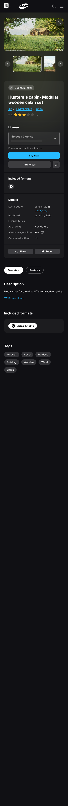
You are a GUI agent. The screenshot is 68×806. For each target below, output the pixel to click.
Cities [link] (39, 108)
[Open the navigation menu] (62, 6)
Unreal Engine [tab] (25, 325)
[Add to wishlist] (56, 164)
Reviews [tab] (35, 270)
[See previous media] (7, 64)
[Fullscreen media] (59, 22)
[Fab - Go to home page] (23, 6)
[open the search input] (54, 6)
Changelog (41, 210)
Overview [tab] (14, 270)
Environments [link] (24, 108)
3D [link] (10, 108)
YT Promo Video (13, 298)
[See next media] (60, 64)
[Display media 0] (27, 64)
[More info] (42, 232)
